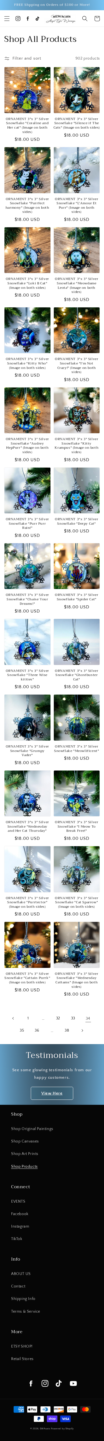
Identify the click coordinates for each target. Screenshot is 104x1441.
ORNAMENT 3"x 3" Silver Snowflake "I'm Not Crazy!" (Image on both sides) (76, 365)
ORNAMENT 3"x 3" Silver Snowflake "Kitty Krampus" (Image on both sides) (76, 445)
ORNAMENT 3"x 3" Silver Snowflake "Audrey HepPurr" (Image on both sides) (27, 445)
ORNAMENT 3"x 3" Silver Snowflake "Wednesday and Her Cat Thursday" (27, 826)
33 (73, 1018)
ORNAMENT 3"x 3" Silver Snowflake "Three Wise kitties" (27, 675)
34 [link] (88, 1018)
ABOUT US (21, 1274)
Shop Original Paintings (32, 1129)
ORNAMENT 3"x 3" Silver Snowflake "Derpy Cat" (76, 521)
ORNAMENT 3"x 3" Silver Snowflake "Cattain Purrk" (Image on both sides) (27, 978)
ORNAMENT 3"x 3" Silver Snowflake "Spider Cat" (76, 597)
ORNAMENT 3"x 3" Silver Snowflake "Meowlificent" (76, 748)
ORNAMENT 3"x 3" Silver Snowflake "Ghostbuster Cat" (76, 675)
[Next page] (82, 1030)
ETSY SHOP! (22, 1346)
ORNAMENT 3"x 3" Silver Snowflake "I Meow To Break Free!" (76, 826)
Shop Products (24, 1166)
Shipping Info (23, 1299)
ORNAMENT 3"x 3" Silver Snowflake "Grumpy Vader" (27, 751)
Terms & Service (25, 1311)
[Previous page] (13, 1018)
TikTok (16, 1239)
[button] (7, 18)
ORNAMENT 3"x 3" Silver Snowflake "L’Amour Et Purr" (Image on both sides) (76, 205)
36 (37, 1030)
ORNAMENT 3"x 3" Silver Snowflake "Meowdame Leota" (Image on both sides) (76, 285)
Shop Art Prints (24, 1154)
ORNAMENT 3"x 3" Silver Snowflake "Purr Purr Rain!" (27, 523)
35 (22, 1030)
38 (67, 1030)
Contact (18, 1286)
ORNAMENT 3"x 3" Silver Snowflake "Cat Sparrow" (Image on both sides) (76, 902)
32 (58, 1018)
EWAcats (45, 1428)
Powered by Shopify (62, 1428)
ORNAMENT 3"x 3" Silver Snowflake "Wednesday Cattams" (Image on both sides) (76, 980)
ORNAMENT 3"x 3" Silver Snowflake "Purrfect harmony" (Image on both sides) (27, 205)
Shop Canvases (25, 1141)
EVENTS (18, 1201)
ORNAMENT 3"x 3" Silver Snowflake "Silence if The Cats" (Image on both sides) (77, 123)
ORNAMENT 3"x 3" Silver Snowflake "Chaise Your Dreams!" (27, 599)
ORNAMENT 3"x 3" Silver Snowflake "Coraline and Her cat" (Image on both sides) (27, 125)
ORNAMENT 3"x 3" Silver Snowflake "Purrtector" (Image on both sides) (27, 902)
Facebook (20, 1214)
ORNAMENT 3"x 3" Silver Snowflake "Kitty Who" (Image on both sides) (27, 363)
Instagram (20, 1226)
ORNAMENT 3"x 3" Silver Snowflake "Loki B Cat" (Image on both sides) (27, 283)
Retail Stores (22, 1359)
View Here (51, 1093)
